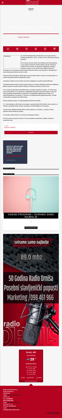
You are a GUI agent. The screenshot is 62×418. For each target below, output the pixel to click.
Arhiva (31, 132)
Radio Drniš (23, 37)
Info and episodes (31, 227)
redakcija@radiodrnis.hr (14, 408)
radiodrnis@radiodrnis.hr (14, 395)
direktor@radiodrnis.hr (13, 402)
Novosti (31, 10)
